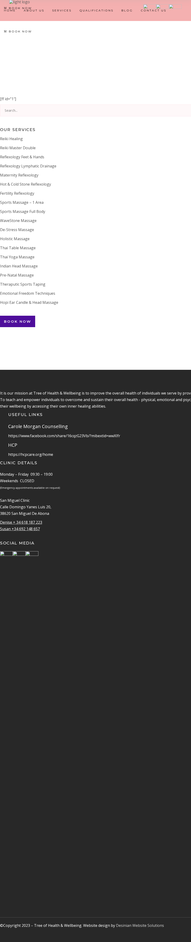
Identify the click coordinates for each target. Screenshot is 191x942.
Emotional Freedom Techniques (27, 293)
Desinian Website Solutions (140, 925)
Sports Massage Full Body (22, 211)
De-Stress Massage (17, 229)
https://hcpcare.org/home (30, 454)
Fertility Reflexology (17, 193)
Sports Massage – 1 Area (22, 202)
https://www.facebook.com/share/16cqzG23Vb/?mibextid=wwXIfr (64, 435)
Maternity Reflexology (19, 175)
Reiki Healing (11, 138)
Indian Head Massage (19, 266)
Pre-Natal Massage (17, 275)
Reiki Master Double (18, 147)
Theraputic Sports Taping (22, 284)
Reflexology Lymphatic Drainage (28, 166)
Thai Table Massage (18, 247)
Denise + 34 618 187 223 (21, 522)
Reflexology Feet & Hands (22, 156)
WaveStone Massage (18, 220)
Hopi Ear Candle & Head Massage (29, 302)
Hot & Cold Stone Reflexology (25, 184)
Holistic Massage (15, 238)
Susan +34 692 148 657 (20, 528)
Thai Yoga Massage (17, 257)
